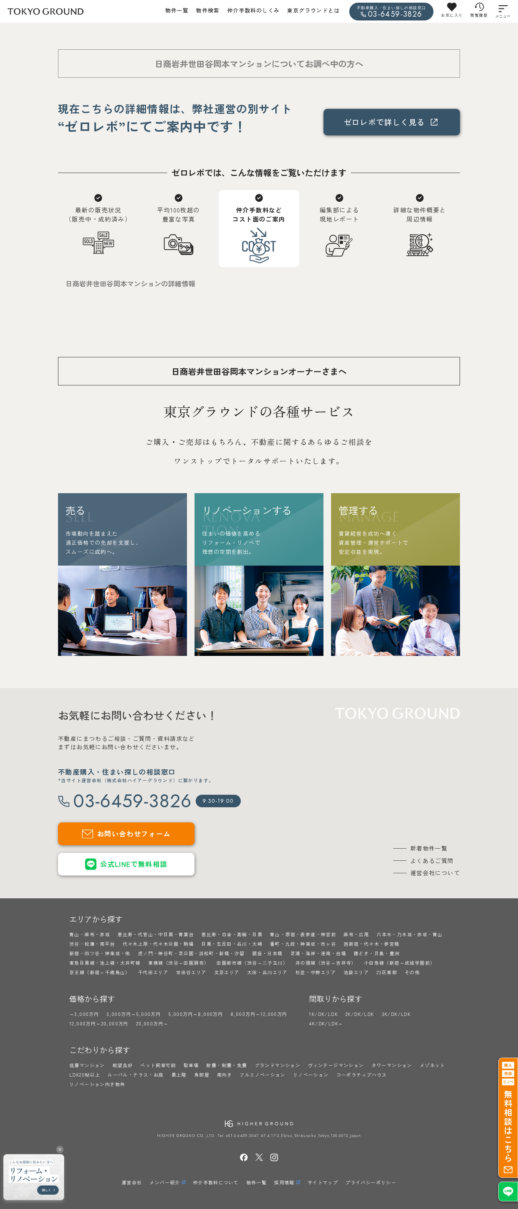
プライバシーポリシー (370, 1182)
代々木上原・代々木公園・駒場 (158, 943)
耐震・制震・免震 (226, 1065)
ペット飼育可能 (158, 1065)
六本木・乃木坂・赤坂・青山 (410, 934)
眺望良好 (123, 1065)
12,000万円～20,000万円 (99, 1023)
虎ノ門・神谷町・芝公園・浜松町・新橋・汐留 (191, 953)
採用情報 (284, 1182)
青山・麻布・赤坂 (89, 934)
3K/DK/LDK (396, 1014)
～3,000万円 (84, 1014)
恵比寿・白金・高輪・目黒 (231, 934)
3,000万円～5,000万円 (134, 1014)
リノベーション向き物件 (97, 1084)
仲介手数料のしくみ (253, 10)
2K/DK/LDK (359, 1014)
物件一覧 (177, 10)
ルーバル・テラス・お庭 (135, 1074)
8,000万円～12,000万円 (259, 1014)
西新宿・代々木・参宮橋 (371, 943)
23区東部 (387, 972)
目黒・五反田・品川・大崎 (231, 943)
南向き (224, 1074)
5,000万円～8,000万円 (195, 1014)
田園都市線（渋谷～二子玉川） (252, 962)
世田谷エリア (191, 972)
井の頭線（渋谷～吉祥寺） (325, 962)
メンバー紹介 (164, 1182)
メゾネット (432, 1065)
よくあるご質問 (432, 861)
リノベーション (311, 1074)
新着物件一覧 (428, 848)
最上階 (179, 1074)
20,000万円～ (152, 1023)
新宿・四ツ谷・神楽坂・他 (99, 953)
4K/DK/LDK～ (326, 1023)
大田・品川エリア (267, 972)
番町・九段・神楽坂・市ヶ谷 (303, 943)
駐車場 (191, 1065)
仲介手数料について (216, 1182)
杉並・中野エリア (315, 972)
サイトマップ (323, 1182)
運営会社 (132, 1182)
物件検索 (208, 10)
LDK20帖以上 (84, 1074)
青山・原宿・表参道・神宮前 (303, 934)
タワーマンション (392, 1065)
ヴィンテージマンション (336, 1065)
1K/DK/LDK (323, 1014)
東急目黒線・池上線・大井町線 (105, 962)
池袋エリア (356, 972)
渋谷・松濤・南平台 (92, 943)
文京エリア (227, 972)
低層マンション (87, 1065)
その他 (412, 972)
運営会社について (435, 873)
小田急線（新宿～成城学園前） (399, 962)
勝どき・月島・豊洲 (377, 953)
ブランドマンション (278, 1065)
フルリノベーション (263, 1074)
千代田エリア (153, 972)
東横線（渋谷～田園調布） (178, 962)
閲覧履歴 (479, 15)
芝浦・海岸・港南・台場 (318, 953)
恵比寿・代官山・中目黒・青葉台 (156, 934)
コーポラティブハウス (361, 1074)
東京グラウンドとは (313, 10)
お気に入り (452, 15)
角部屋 (201, 1074)
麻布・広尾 (356, 934)
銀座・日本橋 (267, 953)
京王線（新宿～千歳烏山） (99, 972)
